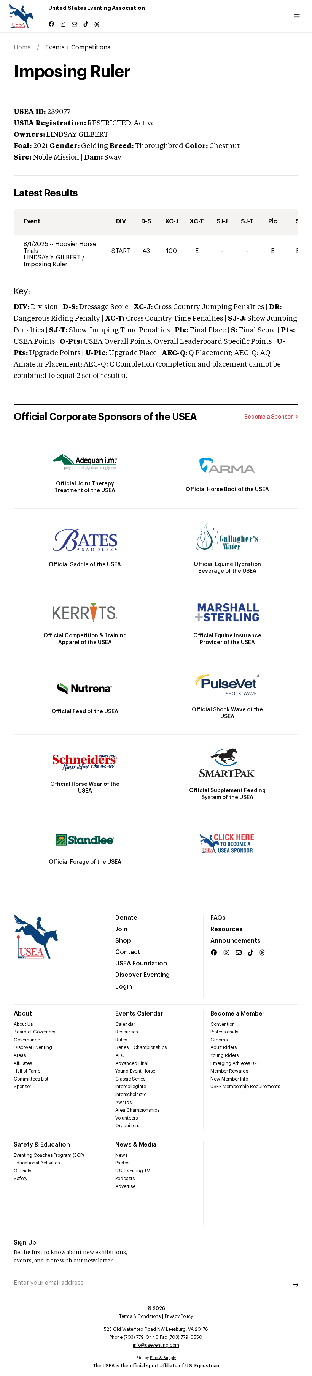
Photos (122, 1163)
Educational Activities (37, 1163)
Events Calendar (138, 1014)
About (23, 1014)
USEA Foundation (141, 964)
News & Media (135, 1145)
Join (121, 929)
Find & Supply (163, 1358)
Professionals (224, 1032)
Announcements (235, 941)
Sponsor (22, 1086)
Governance (27, 1040)
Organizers (127, 1125)
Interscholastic (130, 1094)
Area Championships (137, 1110)
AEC (119, 1055)
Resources (226, 929)
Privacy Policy (179, 1316)
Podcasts (125, 1178)
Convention (222, 1024)
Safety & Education (42, 1145)
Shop (123, 941)
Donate (126, 918)
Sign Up (25, 1243)
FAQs (218, 918)
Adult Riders (223, 1047)
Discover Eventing (142, 975)
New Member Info (229, 1079)
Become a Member (237, 1014)
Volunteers (126, 1118)
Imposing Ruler (45, 264)
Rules (121, 1040)
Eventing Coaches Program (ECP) (49, 1155)
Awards (123, 1102)
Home (22, 47)
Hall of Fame (27, 1071)
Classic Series (130, 1079)
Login (123, 987)
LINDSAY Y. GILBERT (53, 257)
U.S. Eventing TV (132, 1171)
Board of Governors (34, 1032)
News (121, 1155)
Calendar (125, 1024)
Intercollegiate (130, 1086)
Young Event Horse (135, 1071)
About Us (23, 1024)
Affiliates (23, 1063)
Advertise (125, 1186)
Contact (127, 952)
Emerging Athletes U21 (234, 1063)
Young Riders (224, 1055)
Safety (20, 1178)
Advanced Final (131, 1063)
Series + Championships (141, 1047)
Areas (20, 1055)
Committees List (31, 1079)
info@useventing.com (156, 1345)
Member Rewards (229, 1071)
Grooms (219, 1040)
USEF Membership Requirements (245, 1086)
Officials (22, 1171)
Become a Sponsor (268, 417)
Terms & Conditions (140, 1316)
